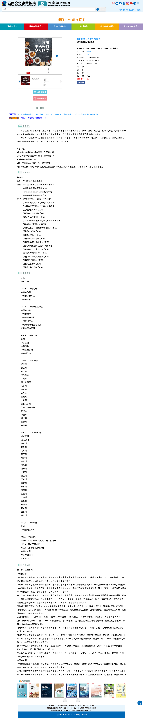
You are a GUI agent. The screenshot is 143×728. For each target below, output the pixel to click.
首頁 (120, 10)
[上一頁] (20, 81)
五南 (87, 54)
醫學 (91, 39)
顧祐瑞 (88, 51)
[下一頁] (61, 81)
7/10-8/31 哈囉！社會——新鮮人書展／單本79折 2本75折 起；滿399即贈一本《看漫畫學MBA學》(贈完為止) (57, 114)
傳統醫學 (96, 39)
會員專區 (131, 10)
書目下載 (125, 10)
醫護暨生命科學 (83, 39)
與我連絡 (138, 10)
